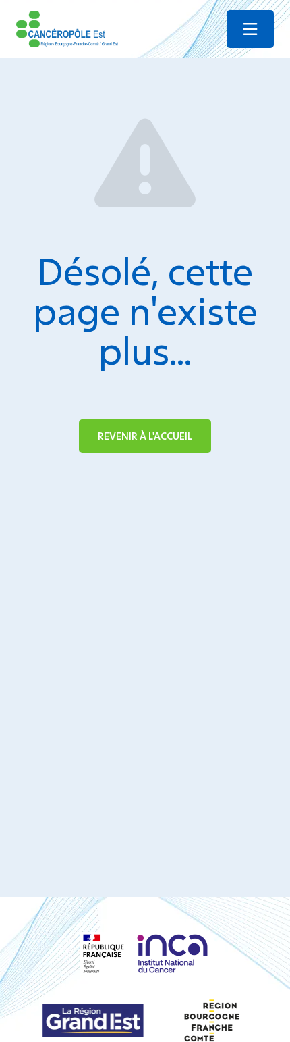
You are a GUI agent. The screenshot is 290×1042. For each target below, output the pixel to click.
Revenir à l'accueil (145, 435)
